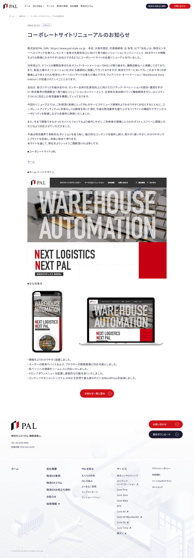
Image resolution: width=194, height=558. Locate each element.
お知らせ (22, 16)
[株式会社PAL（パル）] (10, 6)
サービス (122, 469)
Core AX (121, 511)
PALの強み (87, 481)
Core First (122, 489)
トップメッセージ (90, 492)
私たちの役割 (88, 475)
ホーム (11, 16)
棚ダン (120, 533)
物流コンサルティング (127, 475)
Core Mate (122, 500)
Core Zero (122, 495)
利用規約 (156, 474)
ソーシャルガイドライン (162, 480)
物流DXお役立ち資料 (58, 489)
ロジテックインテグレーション (126, 482)
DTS (119, 506)
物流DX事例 (53, 475)
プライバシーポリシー (161, 468)
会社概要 (51, 469)
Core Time (122, 527)
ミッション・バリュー (91, 497)
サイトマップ (157, 487)
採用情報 (51, 503)
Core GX (121, 522)
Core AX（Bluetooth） (128, 517)
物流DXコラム (54, 482)
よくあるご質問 (89, 486)
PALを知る (88, 469)
